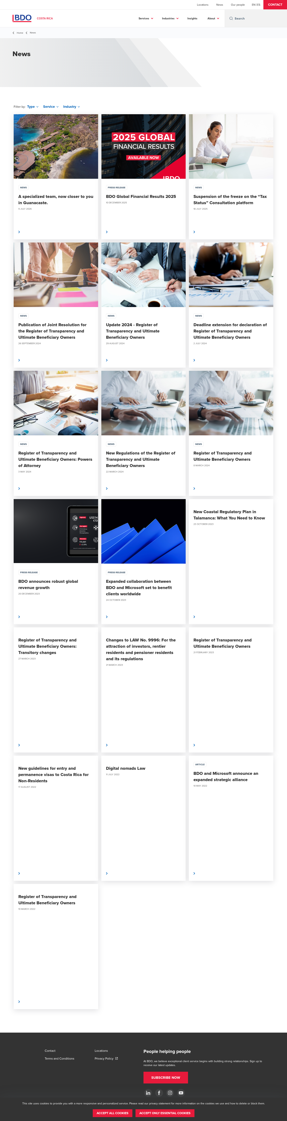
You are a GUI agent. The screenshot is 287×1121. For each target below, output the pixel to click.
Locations (203, 5)
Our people (238, 5)
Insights (192, 18)
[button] (275, 4)
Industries (168, 18)
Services (144, 18)
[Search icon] (231, 18)
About (211, 18)
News (219, 5)
